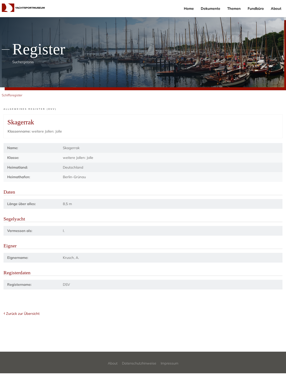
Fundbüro (256, 8)
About (276, 8)
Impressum (169, 363)
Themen (234, 8)
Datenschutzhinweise (139, 363)
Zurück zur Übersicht (22, 313)
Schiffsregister (12, 95)
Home (189, 8)
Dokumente (210, 8)
